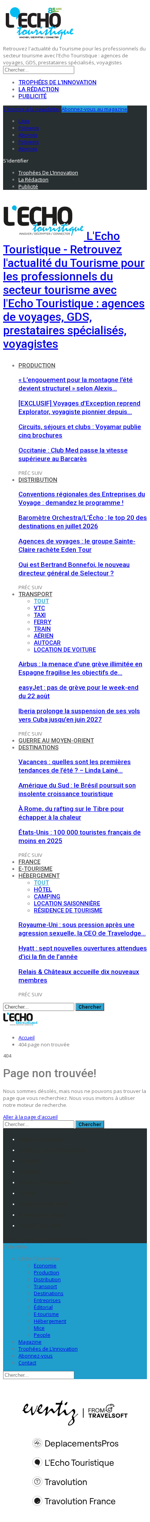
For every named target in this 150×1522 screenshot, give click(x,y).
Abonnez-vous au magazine (94, 109)
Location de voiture (65, 649)
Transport (35, 594)
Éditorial (43, 1307)
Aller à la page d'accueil (30, 1116)
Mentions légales (40, 1139)
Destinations (38, 747)
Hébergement (39, 875)
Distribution (37, 479)
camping (47, 896)
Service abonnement (44, 1182)
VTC (39, 608)
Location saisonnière (67, 903)
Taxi (40, 615)
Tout (41, 601)
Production (36, 365)
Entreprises (47, 1300)
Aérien (43, 635)
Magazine (30, 1341)
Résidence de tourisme (68, 910)
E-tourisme (35, 868)
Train (42, 628)
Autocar (47, 642)
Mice (39, 1327)
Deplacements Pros (43, 1204)
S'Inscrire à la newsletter (31, 109)
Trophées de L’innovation (48, 1348)
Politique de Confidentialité (52, 1150)
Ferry (42, 622)
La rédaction (38, 89)
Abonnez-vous (35, 1355)
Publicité (32, 96)
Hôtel (43, 889)
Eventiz (27, 1193)
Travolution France (42, 1215)
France (29, 861)
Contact (27, 1362)
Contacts (29, 1161)
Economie (45, 1265)
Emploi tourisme (40, 1225)
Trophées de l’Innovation (57, 82)
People (42, 1334)
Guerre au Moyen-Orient (56, 740)
